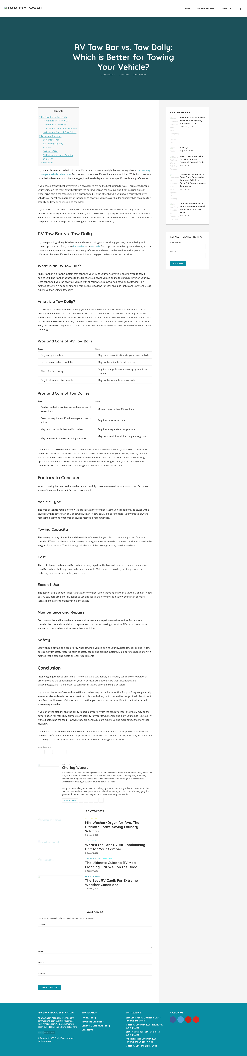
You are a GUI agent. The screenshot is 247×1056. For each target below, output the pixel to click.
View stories (70, 800)
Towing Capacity (53, 143)
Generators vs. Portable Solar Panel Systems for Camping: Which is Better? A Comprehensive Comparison (193, 180)
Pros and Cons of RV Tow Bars (60, 128)
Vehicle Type (51, 139)
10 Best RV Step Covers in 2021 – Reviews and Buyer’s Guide (142, 1040)
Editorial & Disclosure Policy (96, 1025)
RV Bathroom (91, 818)
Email (41, 962)
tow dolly (95, 246)
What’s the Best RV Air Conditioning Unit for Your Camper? (115, 847)
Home (187, 8)
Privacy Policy (89, 1017)
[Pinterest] (188, 1019)
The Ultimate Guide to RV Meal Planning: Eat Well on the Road (111, 864)
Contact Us (87, 1030)
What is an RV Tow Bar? (56, 120)
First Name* (175, 242)
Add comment (140, 74)
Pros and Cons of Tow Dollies (59, 132)
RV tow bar (79, 246)
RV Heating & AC (91, 841)
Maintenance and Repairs (58, 155)
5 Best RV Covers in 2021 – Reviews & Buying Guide (144, 1026)
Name (41, 951)
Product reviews (92, 876)
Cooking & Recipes (93, 858)
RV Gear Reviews (205, 8)
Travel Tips (227, 8)
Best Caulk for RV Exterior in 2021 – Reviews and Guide (143, 1019)
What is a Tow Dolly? (55, 124)
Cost (47, 147)
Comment (42, 924)
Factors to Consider (50, 135)
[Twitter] (180, 1019)
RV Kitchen (107, 858)
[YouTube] (196, 1019)
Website (41, 973)
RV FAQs (184, 147)
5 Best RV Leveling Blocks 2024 (141, 1046)
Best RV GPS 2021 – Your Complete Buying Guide (143, 1033)
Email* (173, 251)
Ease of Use (50, 151)
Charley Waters (108, 74)
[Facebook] (173, 1019)
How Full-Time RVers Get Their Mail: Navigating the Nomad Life (192, 120)
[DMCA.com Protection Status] (46, 1032)
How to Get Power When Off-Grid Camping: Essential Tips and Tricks (192, 159)
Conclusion (46, 162)
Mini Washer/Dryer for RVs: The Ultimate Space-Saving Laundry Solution (112, 826)
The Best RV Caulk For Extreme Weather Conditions (111, 882)
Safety (48, 158)
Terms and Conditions (92, 1021)
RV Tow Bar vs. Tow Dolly (53, 116)
